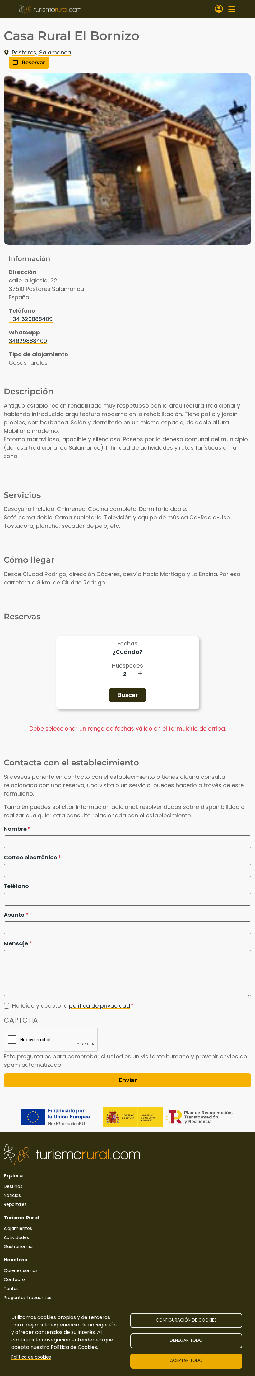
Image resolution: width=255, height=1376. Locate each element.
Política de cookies (31, 1357)
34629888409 (28, 341)
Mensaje (16, 943)
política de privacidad (99, 1006)
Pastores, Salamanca (41, 52)
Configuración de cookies (186, 1320)
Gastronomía (18, 1246)
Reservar (32, 62)
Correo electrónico (30, 857)
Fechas (127, 643)
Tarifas (11, 1288)
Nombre (15, 829)
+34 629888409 (31, 319)
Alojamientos (18, 1228)
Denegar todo (186, 1340)
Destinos (13, 1186)
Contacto (14, 1279)
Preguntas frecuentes (27, 1297)
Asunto (14, 915)
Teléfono (16, 886)
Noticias (12, 1195)
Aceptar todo (186, 1361)
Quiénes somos (21, 1270)
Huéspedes (127, 665)
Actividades (16, 1237)
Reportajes (15, 1204)
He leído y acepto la (71, 1006)
